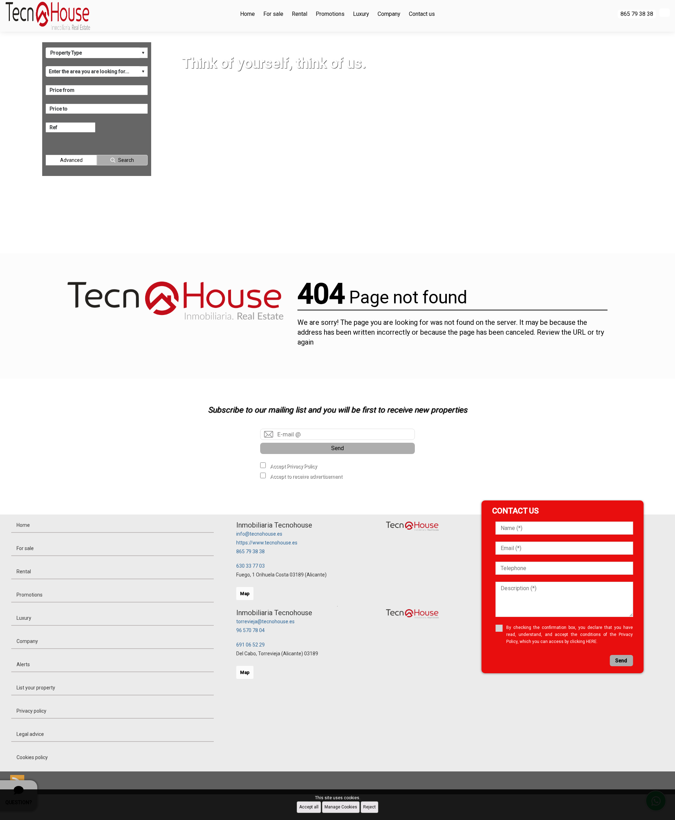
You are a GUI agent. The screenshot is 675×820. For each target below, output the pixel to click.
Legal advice (30, 734)
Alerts (23, 664)
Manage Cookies (340, 807)
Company (389, 14)
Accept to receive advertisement (306, 476)
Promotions (330, 14)
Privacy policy (31, 711)
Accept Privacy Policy (293, 466)
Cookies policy (32, 757)
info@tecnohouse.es (259, 534)
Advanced (71, 160)
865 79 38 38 (250, 551)
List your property (36, 687)
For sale (273, 14)
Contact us (422, 14)
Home (247, 14)
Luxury (361, 14)
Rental (299, 14)
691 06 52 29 (250, 645)
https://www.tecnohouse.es (266, 542)
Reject (369, 807)
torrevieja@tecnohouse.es (265, 621)
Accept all (309, 807)
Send (337, 448)
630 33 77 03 (250, 566)
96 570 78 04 (250, 630)
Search (126, 160)
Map (245, 593)
